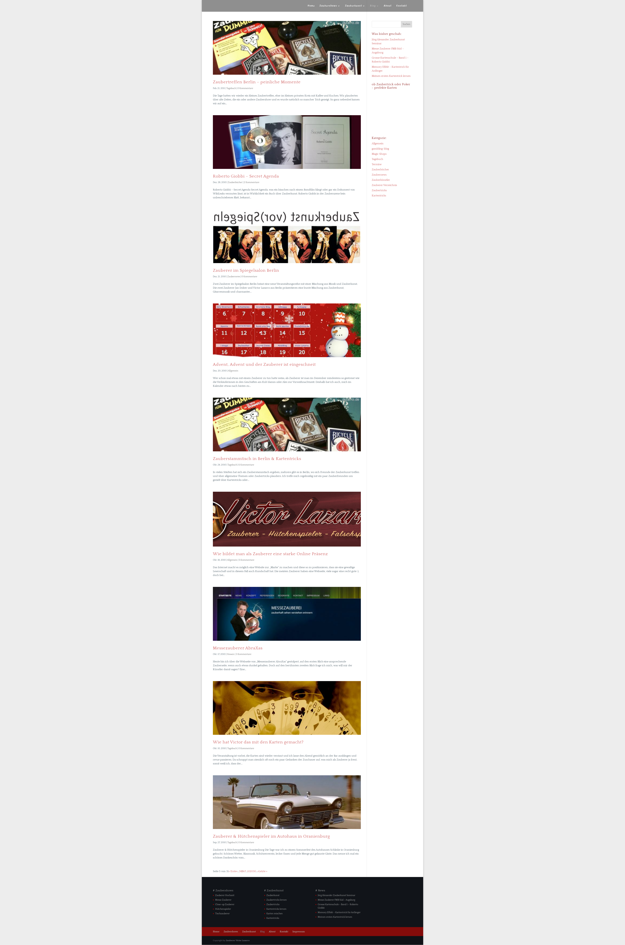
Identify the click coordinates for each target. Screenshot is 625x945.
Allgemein (233, 371)
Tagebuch (231, 88)
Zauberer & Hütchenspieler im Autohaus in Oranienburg (271, 836)
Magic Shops (379, 153)
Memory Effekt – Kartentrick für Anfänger (339, 912)
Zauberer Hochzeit (224, 895)
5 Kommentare (246, 560)
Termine (377, 164)
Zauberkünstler (381, 179)
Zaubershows (328, 6)
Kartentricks (379, 195)
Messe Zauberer (223, 900)
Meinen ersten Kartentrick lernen (391, 76)
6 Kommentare (246, 465)
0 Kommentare (245, 88)
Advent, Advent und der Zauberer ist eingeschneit (264, 364)
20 (251, 871)
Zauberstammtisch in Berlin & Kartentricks (257, 458)
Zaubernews (233, 276)
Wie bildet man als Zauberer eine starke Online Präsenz (270, 554)
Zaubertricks (379, 190)
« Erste (232, 871)
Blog (373, 6)
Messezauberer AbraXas (238, 648)
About (388, 6)
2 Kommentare (251, 182)
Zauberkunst (353, 6)
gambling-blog (380, 148)
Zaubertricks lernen (276, 900)
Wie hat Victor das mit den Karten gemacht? (258, 742)
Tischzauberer (222, 913)
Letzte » (263, 871)
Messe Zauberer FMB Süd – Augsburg (336, 900)
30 (254, 871)
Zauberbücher (235, 182)
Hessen (230, 654)
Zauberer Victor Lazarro (238, 940)
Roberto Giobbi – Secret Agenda (246, 176)
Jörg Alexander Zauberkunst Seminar (336, 895)
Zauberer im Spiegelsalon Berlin (246, 270)
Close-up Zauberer (224, 904)
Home (311, 6)
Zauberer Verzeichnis (384, 185)
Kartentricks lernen (276, 909)
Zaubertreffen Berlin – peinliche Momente (257, 82)
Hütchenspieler (223, 909)
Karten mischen (274, 913)
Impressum (298, 931)
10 (248, 871)
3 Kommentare (243, 654)
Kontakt (401, 6)
